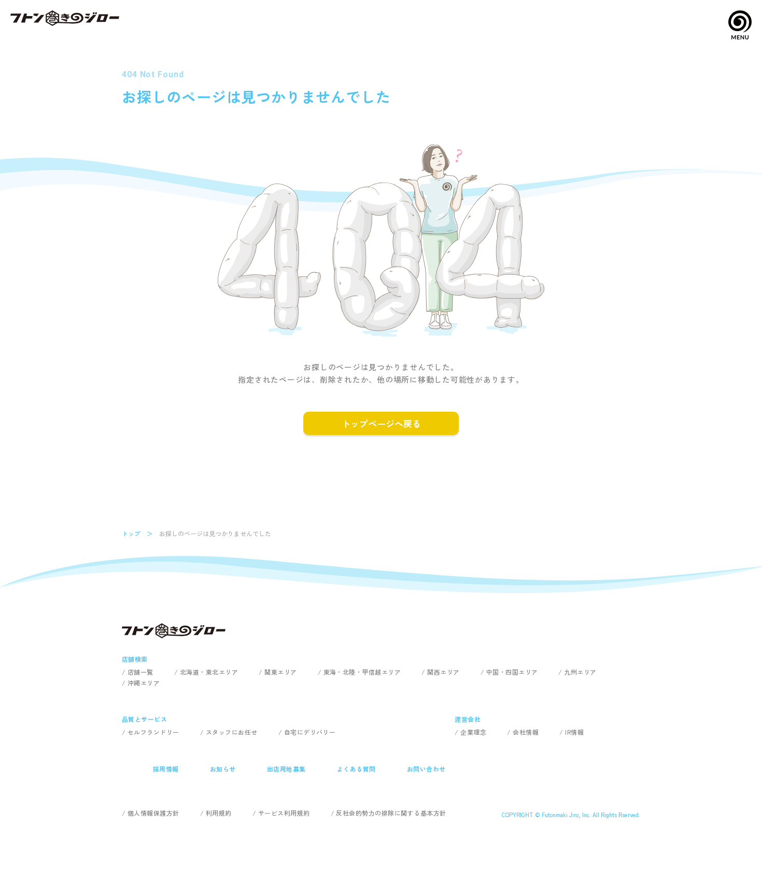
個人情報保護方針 (153, 812)
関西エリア (443, 671)
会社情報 (526, 731)
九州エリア (580, 671)
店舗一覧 (140, 671)
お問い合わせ (426, 768)
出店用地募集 (286, 768)
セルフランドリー (153, 731)
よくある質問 (356, 768)
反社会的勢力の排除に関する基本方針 (391, 812)
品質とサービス (144, 719)
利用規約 (219, 812)
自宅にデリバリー (310, 731)
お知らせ (223, 768)
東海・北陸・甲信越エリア (362, 671)
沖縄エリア (144, 682)
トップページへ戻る (381, 423)
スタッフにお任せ (232, 731)
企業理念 (473, 731)
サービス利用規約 (284, 812)
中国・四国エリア (512, 671)
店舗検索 (135, 658)
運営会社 (468, 719)
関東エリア (280, 671)
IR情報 (574, 731)
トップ (131, 533)
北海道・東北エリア (209, 671)
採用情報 (166, 768)
